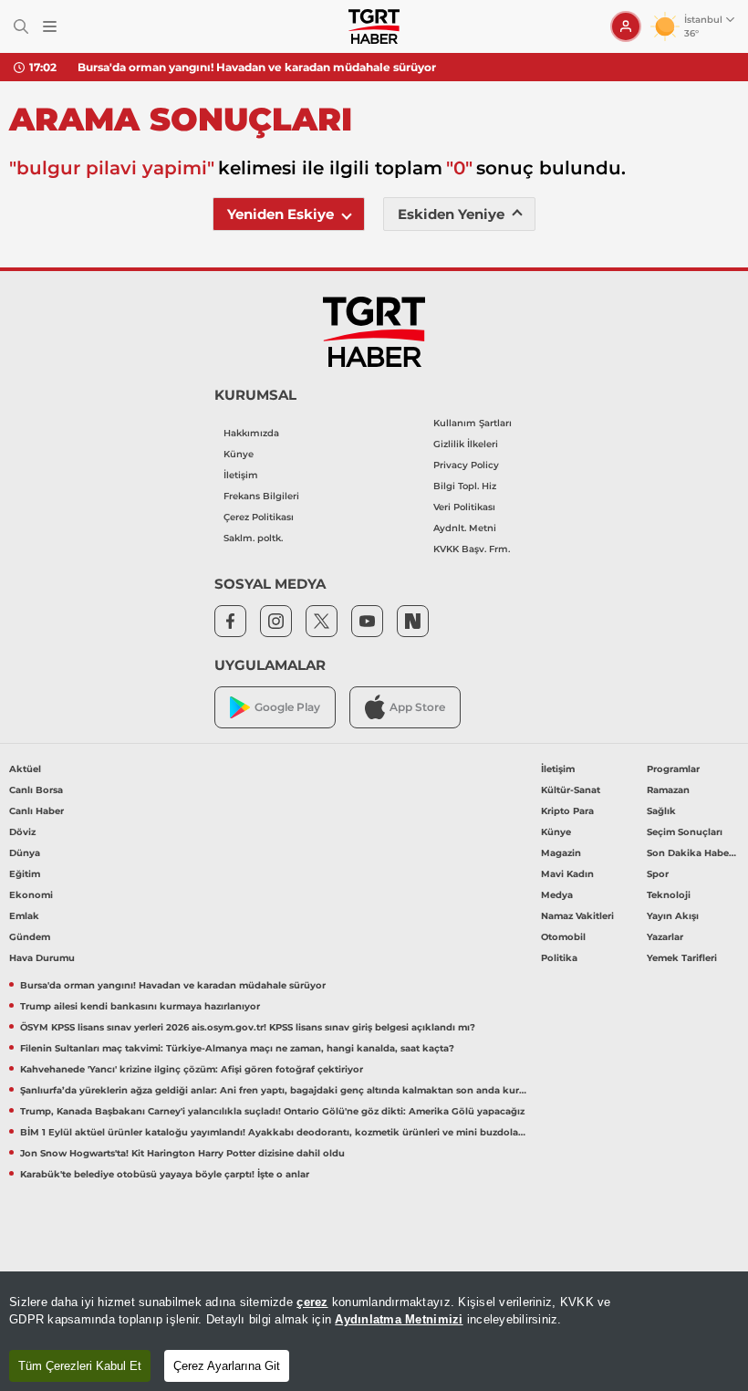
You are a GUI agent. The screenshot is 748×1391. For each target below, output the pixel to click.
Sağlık (661, 811)
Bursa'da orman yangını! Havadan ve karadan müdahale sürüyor (257, 67)
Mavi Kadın (567, 874)
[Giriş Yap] (625, 26)
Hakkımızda (251, 433)
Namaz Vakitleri (577, 916)
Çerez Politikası (258, 517)
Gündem (29, 937)
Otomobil (563, 937)
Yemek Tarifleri (682, 958)
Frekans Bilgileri (261, 496)
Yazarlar (665, 937)
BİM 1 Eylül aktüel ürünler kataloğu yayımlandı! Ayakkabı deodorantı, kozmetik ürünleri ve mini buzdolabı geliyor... (273, 1132)
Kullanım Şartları (472, 423)
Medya (557, 895)
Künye (238, 454)
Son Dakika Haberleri (693, 853)
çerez (311, 1302)
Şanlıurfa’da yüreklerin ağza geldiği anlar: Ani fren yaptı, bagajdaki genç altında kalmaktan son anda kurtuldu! (273, 1090)
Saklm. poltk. (253, 538)
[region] (374, 1331)
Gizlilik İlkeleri (465, 444)
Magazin (561, 853)
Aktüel (25, 769)
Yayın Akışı (673, 916)
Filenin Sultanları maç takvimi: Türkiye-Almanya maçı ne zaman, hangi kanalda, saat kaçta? (237, 1048)
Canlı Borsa (36, 790)
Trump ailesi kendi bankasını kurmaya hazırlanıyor (140, 1006)
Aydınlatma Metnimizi (398, 1319)
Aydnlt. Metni (464, 528)
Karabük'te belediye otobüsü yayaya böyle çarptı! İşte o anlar (164, 1174)
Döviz (22, 832)
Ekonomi (31, 895)
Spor (658, 874)
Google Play (287, 707)
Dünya (24, 853)
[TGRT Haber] (373, 26)
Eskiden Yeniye (451, 214)
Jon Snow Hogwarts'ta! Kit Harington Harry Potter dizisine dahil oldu (182, 1153)
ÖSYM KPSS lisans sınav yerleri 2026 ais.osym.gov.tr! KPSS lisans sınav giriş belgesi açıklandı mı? (247, 1027)
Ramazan (668, 790)
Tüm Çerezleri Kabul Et (79, 1366)
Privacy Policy (466, 465)
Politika (559, 958)
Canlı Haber (36, 811)
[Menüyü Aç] (50, 27)
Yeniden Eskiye (280, 214)
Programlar (673, 769)
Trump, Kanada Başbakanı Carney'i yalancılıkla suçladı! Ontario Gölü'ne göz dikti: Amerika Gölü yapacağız (272, 1111)
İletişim (240, 475)
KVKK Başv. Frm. (471, 549)
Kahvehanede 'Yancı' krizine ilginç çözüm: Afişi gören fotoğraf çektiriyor (191, 1069)
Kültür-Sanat (570, 790)
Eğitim (24, 874)
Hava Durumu (42, 958)
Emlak (24, 916)
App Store (417, 707)
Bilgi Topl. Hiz (464, 486)
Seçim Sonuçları (684, 832)
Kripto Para (567, 811)
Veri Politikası (464, 507)
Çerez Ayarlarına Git (226, 1366)
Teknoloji (669, 895)
